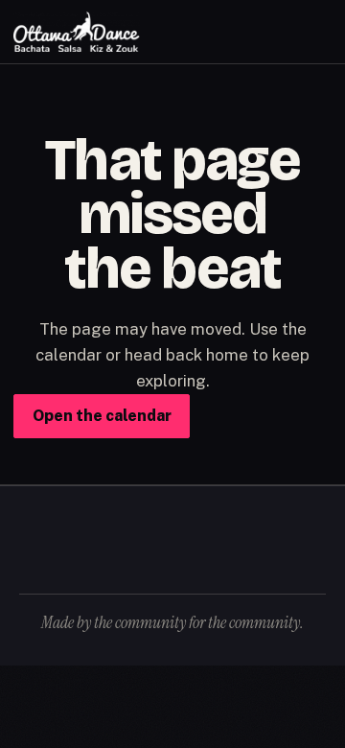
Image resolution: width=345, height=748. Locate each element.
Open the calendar (102, 416)
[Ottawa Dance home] (76, 32)
